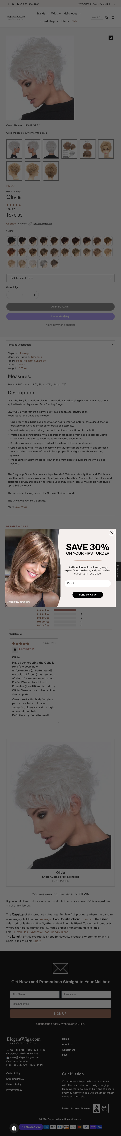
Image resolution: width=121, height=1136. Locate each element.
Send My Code (88, 594)
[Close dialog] (111, 532)
